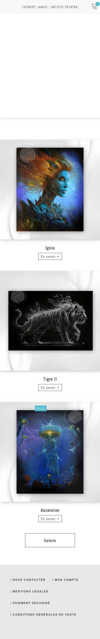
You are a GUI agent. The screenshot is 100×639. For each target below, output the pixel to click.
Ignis (50, 248)
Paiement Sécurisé (31, 603)
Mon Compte (67, 580)
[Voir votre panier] (94, 7)
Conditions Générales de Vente (45, 614)
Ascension (50, 510)
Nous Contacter (29, 580)
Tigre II (50, 379)
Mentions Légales (31, 591)
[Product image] (50, 189)
